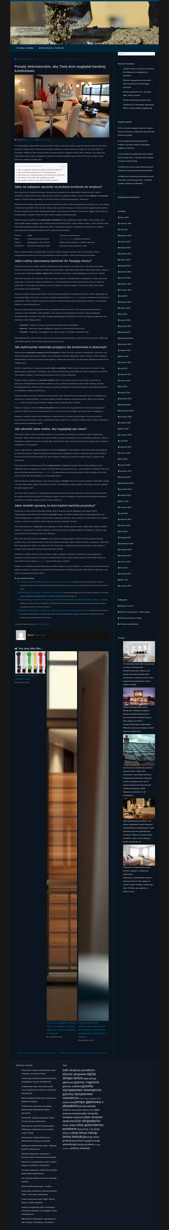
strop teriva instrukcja (80, 1135)
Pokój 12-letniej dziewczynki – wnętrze (36, 1186)
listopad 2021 (125, 332)
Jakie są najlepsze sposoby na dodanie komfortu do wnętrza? (40, 170)
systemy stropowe (80, 1148)
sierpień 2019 (125, 495)
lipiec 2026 (124, 217)
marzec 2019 (125, 525)
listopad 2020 (125, 405)
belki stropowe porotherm (79, 1070)
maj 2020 (123, 441)
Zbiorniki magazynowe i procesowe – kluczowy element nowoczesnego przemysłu (54, 610)
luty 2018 (123, 568)
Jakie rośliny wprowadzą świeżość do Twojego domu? (37, 172)
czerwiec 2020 (125, 435)
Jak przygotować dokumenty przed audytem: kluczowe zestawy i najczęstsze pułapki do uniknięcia (134, 144)
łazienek (75, 297)
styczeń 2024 (125, 278)
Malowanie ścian (66, 239)
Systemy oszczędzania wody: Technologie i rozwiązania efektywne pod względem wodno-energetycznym (39, 1210)
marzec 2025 (125, 260)
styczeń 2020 (125, 465)
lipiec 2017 (124, 580)
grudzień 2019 (125, 471)
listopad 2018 (125, 537)
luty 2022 (123, 314)
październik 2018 (126, 544)
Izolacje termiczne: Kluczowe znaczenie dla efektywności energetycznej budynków (138, 72)
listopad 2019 (125, 477)
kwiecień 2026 (125, 236)
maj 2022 (123, 296)
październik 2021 (126, 338)
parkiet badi (68, 1102)
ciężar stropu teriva (79, 1076)
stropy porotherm (85, 1144)
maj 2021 (123, 368)
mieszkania (47, 472)
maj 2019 (123, 513)
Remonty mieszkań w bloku (131, 618)
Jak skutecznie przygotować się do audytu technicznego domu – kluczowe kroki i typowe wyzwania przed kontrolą (136, 157)
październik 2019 (126, 483)
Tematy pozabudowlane (129, 624)
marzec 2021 (125, 380)
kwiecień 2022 (125, 302)
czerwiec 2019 (125, 507)
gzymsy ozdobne (72, 1086)
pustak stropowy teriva (85, 1110)
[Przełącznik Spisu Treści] (62, 166)
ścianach (42, 561)
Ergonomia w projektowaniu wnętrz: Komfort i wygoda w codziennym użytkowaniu (137, 870)
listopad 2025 (125, 248)
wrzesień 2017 (126, 574)
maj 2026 (123, 229)
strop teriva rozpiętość (83, 1141)
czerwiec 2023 (125, 290)
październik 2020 (126, 411)
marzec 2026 (125, 242)
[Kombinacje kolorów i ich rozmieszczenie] (30, 662)
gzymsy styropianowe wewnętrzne (82, 1088)
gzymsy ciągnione (86, 1082)
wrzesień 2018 (126, 550)
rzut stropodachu (87, 1121)
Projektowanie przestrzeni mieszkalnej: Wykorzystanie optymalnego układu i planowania (37, 1109)
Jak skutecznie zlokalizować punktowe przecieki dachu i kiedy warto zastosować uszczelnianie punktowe (138, 771)
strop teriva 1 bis (85, 1129)
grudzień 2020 (125, 399)
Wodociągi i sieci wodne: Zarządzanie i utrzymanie (41, 592)
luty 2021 (123, 386)
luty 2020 (123, 459)
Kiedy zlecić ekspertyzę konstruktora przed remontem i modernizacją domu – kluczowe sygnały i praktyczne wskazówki (136, 179)
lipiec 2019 (124, 501)
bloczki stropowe (74, 1074)
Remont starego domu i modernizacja (135, 612)
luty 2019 (123, 531)
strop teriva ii (80, 1132)
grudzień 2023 (125, 284)
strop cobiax (69, 1125)
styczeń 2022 (125, 320)
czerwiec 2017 (125, 586)
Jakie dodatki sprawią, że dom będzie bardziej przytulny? (38, 180)
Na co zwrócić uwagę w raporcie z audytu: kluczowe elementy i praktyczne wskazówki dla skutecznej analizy (136, 131)
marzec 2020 (125, 453)
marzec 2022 (125, 308)
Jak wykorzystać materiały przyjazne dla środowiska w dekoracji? (41, 175)
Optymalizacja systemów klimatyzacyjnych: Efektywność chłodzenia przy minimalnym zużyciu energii (63, 600)
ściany (17, 403)
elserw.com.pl (45, 140)
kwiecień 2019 (125, 519)
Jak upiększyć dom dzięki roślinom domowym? (38, 1053)
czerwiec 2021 (125, 362)
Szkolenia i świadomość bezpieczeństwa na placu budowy (81, 1053)
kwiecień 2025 (125, 254)
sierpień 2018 (125, 556)
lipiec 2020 (124, 429)
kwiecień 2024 (125, 272)
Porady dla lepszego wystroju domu (137, 100)
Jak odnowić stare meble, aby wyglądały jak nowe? (36, 177)
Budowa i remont (25, 59)
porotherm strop (69, 1110)
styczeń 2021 (125, 393)
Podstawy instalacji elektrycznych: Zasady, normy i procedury (46, 582)
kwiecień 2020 (125, 447)
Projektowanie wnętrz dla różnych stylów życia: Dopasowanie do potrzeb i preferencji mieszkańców (39, 1089)
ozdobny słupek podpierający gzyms (90, 1098)
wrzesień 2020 (126, 417)
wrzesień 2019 (126, 489)
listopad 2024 (125, 266)
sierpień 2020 (125, 423)
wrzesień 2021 (126, 344)
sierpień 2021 (125, 350)
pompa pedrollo (87, 1106)
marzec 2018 (125, 562)
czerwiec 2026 (125, 223)
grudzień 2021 (125, 326)
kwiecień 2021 (125, 374)
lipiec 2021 (124, 356)
